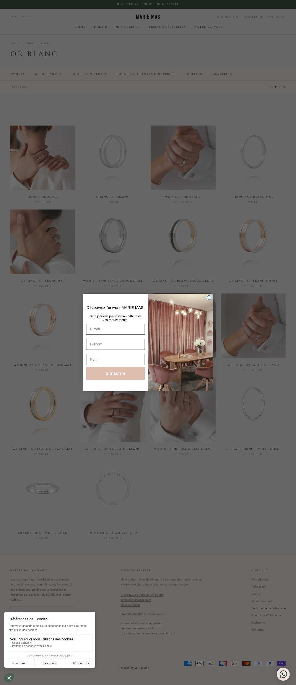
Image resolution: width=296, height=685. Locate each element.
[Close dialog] (209, 297)
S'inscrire (115, 373)
